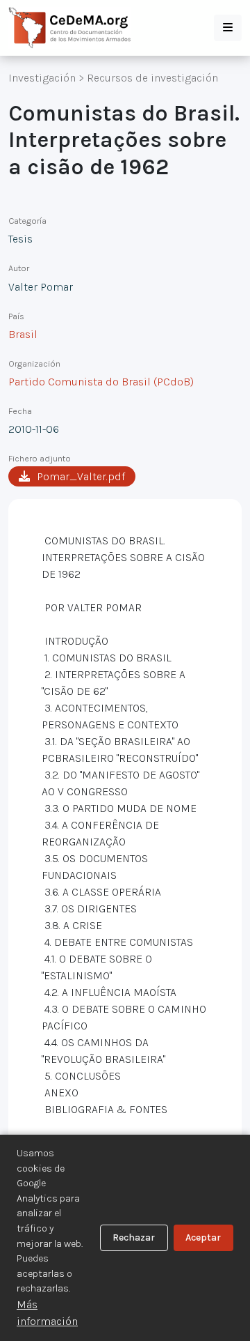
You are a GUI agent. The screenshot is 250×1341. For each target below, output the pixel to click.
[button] (228, 28)
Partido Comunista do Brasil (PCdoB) (101, 381)
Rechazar (133, 1237)
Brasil (23, 334)
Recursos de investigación (152, 77)
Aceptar (203, 1237)
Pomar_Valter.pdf (81, 476)
